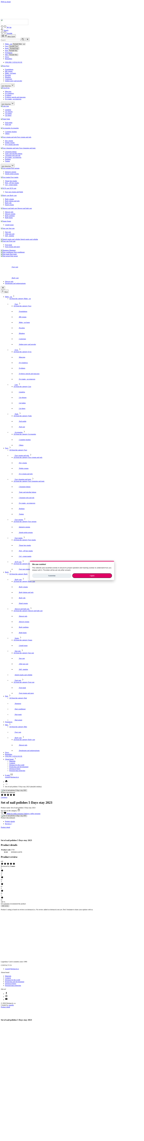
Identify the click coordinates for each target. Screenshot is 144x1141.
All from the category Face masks (24, 522)
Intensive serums (10, 172)
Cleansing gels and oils (12, 155)
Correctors (8, 79)
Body (7, 48)
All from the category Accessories (24, 416)
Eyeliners (8, 95)
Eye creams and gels (12, 144)
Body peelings (10, 216)
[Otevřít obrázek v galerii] (14, 772)
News (7, 57)
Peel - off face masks (12, 183)
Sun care (8, 232)
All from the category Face (22, 288)
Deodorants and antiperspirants (15, 265)
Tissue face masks (11, 181)
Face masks (18, 520)
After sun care (9, 234)
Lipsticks (8, 110)
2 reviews (4, 779)
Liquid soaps (9, 225)
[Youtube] (6, 981)
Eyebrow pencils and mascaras (15, 97)
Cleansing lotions (11, 152)
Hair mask (18, 696)
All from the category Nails (22, 398)
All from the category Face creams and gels (27, 439)
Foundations (9, 69)
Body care (18, 561)
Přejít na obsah (6, 2)
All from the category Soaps (22, 622)
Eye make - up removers (13, 99)
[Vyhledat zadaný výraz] (23, 39)
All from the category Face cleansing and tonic (28, 463)
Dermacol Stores (14, 750)
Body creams (9, 199)
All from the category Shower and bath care (28, 592)
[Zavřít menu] (3, 269)
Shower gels (9, 212)
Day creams (9, 141)
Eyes (16, 332)
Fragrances (8, 53)
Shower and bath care (22, 591)
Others (7, 133)
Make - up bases (10, 73)
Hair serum (18, 702)
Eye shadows (9, 93)
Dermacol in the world (16, 747)
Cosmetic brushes (11, 132)
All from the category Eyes (22, 333)
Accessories (18, 414)
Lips (16, 366)
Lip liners (8, 115)
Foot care (17, 662)
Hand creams (9, 205)
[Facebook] (6, 975)
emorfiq (11, 987)
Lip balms (8, 113)
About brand (9, 741)
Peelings (8, 159)
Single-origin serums (12, 174)
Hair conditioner (20, 691)
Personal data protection (17, 752)
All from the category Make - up (20, 280)
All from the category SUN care (24, 545)
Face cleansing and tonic (23, 461)
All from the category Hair (18, 680)
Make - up (8, 44)
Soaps (16, 620)
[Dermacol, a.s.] (14, 24)
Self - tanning (9, 236)
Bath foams (9, 217)
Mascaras (8, 91)
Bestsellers (8, 59)
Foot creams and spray (12, 247)
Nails (16, 396)
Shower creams (10, 214)
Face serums (18, 501)
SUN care (18, 544)
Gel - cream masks (11, 185)
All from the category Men (18, 708)
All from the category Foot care (23, 664)
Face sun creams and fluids (14, 192)
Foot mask (8, 245)
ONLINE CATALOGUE (13, 62)
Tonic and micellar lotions (13, 153)
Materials (12, 743)
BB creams (8, 71)
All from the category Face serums (24, 503)
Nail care (8, 124)
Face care (17, 714)
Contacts (12, 745)
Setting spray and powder (13, 81)
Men (7, 55)
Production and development (18, 749)
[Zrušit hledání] (27, 39)
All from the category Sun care (23, 635)
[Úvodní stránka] (6, 764)
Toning (7, 161)
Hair (6, 50)
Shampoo (17, 685)
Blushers (8, 77)
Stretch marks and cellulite (23, 657)
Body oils (8, 203)
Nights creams (10, 143)
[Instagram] (6, 978)
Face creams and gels (21, 437)
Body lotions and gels (12, 201)
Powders (8, 75)
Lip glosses (9, 112)
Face (7, 46)
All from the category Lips (22, 368)
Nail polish (8, 122)
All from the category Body (18, 556)
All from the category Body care (24, 563)
